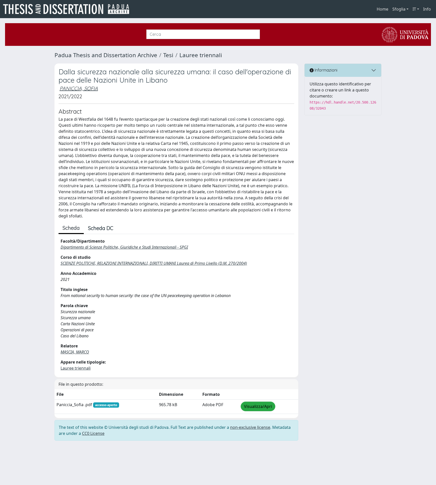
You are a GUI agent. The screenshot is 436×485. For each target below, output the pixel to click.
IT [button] (414, 9)
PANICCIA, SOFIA (79, 88)
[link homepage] (68, 9)
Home (382, 9)
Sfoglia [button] (398, 9)
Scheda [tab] (71, 228)
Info (427, 9)
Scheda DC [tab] (100, 228)
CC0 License (93, 433)
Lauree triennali (200, 55)
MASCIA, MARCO (75, 352)
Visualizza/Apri (258, 406)
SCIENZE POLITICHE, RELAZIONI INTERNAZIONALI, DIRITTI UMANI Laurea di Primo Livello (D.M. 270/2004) (154, 263)
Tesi (168, 55)
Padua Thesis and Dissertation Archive (105, 55)
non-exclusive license (250, 427)
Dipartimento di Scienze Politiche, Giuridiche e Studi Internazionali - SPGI (124, 247)
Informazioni (325, 70)
